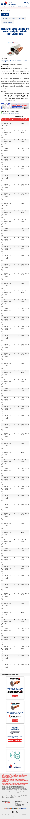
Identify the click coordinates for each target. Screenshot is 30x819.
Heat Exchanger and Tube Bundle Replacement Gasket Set (15, 762)
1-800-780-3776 (11, 6)
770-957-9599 (7, 802)
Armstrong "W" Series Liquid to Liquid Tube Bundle (15, 689)
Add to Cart (15, 696)
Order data (5, 14)
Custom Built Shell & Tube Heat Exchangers (15, 737)
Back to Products (7, 10)
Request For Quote (7, 22)
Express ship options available (11, 113)
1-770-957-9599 (23, 6)
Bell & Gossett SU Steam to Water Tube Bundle (15, 713)
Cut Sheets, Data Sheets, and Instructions (13, 18)
